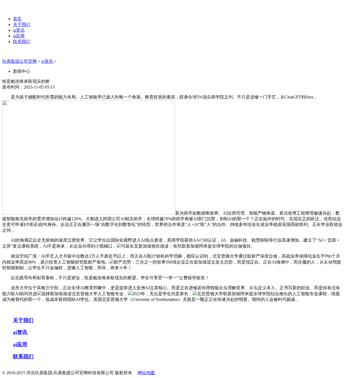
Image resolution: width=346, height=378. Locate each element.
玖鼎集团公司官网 (19, 61)
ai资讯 (19, 30)
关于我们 (21, 24)
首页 (17, 19)
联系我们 (21, 41)
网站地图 (146, 372)
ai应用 (19, 36)
